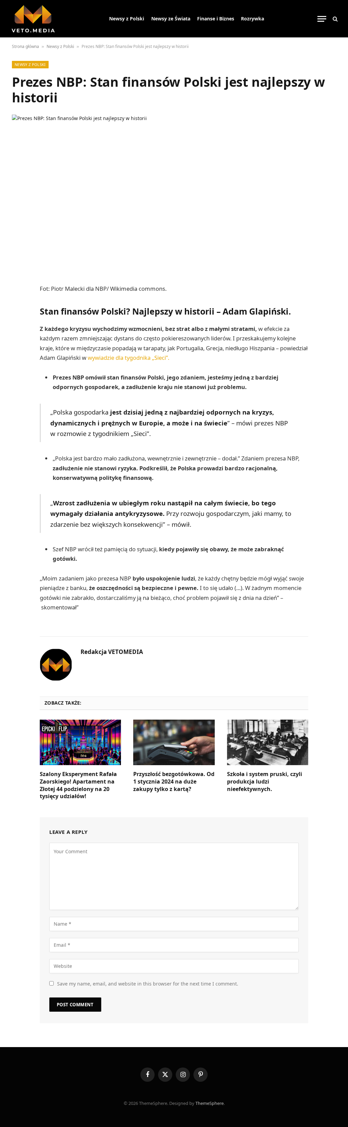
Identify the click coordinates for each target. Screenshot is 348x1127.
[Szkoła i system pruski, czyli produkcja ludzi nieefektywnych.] (267, 743)
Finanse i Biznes (215, 18)
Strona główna (25, 46)
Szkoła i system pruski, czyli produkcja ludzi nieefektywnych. (264, 782)
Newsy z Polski (126, 18)
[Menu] (321, 19)
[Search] (334, 19)
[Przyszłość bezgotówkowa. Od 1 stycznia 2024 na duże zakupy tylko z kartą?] (173, 743)
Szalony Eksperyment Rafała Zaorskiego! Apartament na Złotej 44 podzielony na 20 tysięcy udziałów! (78, 785)
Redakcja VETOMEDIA (112, 652)
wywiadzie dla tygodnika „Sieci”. (128, 357)
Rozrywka (252, 18)
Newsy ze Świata (170, 18)
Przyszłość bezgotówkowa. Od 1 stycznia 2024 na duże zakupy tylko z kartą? (173, 782)
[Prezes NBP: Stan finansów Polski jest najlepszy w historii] (174, 192)
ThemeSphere (209, 1103)
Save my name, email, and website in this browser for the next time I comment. (147, 983)
